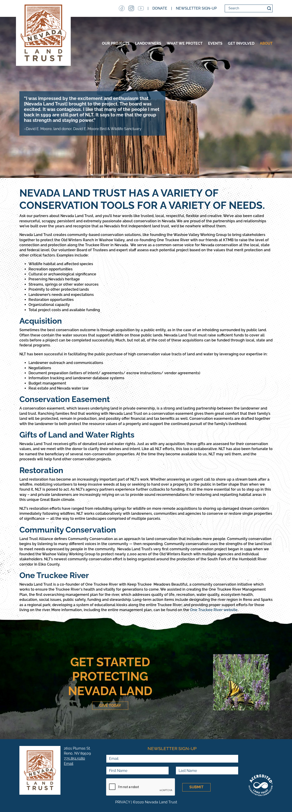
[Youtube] (141, 8)
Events (215, 43)
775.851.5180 (74, 758)
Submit (196, 787)
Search (269, 8)
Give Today (110, 705)
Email (68, 763)
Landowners (148, 43)
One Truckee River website (213, 610)
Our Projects (116, 43)
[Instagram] (131, 8)
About (266, 43)
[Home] (39, 770)
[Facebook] (122, 8)
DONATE (159, 8)
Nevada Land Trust (43, 33)
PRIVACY (122, 802)
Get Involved (241, 43)
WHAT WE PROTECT (185, 43)
